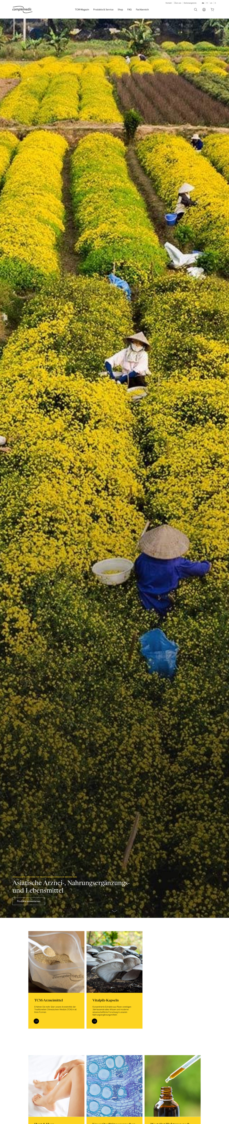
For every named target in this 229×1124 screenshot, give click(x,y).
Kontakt (169, 3)
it (215, 3)
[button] (103, 9)
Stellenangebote (190, 3)
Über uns (177, 3)
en (211, 3)
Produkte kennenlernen (28, 901)
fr (207, 3)
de (203, 3)
